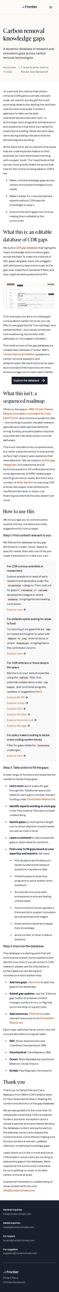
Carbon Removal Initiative (19, 354)
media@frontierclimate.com (18, 1227)
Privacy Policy (10, 1278)
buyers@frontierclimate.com (19, 1240)
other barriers (25, 482)
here (39, 691)
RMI (31, 409)
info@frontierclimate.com (19, 1190)
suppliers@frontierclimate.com (20, 1253)
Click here (34, 982)
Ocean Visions (44, 409)
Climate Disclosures (14, 1282)
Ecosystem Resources (41, 799)
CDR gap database (26, 247)
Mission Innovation (14, 413)
